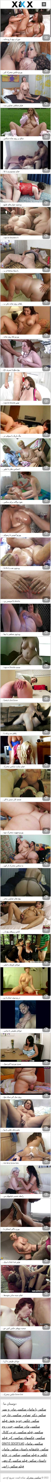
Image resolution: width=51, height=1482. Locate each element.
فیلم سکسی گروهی (14, 1461)
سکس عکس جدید (27, 1421)
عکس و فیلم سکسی (34, 1455)
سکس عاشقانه (38, 1449)
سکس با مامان (36, 1409)
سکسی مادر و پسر (14, 1409)
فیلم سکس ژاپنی (13, 1466)
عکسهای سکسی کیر (21, 1438)
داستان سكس (36, 1461)
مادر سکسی (21, 1426)
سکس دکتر (38, 1415)
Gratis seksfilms (13, 1443)
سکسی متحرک (33, 1477)
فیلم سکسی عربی (20, 1432)
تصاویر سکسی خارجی (16, 1415)
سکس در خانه (11, 1455)
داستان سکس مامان (15, 1449)
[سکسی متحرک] (23, 4)
